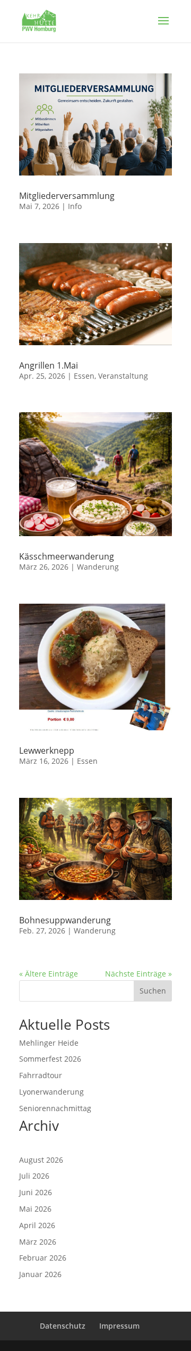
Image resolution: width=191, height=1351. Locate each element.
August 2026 (41, 1160)
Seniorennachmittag (55, 1108)
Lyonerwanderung (51, 1092)
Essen (84, 376)
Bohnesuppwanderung (65, 920)
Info (75, 206)
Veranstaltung (123, 376)
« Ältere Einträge (48, 974)
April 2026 (37, 1225)
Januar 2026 (40, 1274)
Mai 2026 (35, 1209)
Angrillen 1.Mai (48, 365)
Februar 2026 (42, 1258)
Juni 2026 (35, 1192)
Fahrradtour (40, 1075)
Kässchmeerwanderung (66, 556)
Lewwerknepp (46, 750)
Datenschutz (62, 1326)
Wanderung (98, 567)
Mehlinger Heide (49, 1043)
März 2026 (37, 1242)
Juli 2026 (34, 1176)
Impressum (119, 1326)
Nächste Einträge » (138, 974)
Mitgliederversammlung (67, 196)
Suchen (153, 991)
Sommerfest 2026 (50, 1059)
